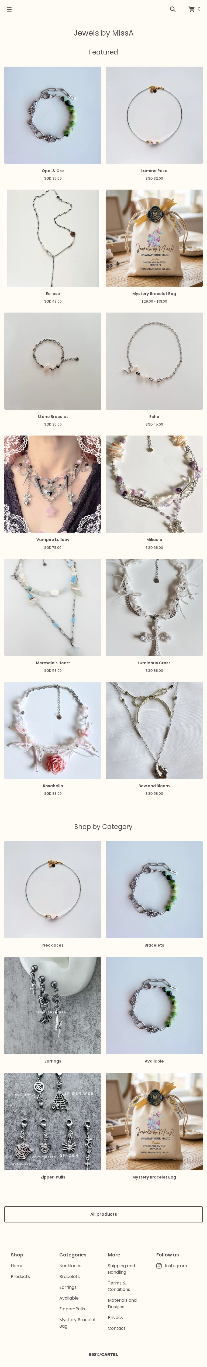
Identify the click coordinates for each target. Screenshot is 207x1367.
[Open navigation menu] (9, 9)
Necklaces (70, 1266)
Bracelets (69, 1276)
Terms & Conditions (119, 1286)
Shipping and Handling (121, 1269)
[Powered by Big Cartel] (103, 1354)
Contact (117, 1328)
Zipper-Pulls (72, 1309)
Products (20, 1276)
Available (69, 1298)
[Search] (173, 9)
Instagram (176, 1266)
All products (103, 1214)
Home (17, 1266)
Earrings (68, 1287)
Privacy (115, 1317)
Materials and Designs (122, 1303)
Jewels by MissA (104, 33)
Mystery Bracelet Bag (77, 1323)
